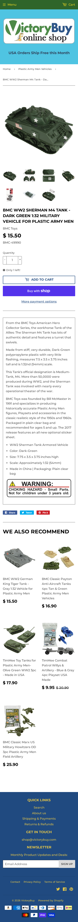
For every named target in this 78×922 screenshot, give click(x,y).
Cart (71, 4)
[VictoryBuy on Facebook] (65, 889)
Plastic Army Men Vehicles (35, 68)
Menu (12, 4)
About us (39, 813)
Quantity (9, 252)
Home (7, 68)
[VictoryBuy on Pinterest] (71, 889)
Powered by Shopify (50, 900)
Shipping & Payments (39, 818)
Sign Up (67, 864)
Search (39, 807)
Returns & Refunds (39, 824)
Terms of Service (54, 881)
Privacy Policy (32, 881)
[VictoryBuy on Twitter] (58, 889)
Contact (15, 881)
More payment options (39, 301)
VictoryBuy (28, 900)
